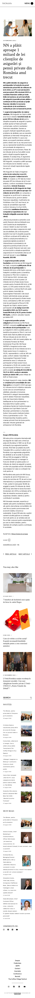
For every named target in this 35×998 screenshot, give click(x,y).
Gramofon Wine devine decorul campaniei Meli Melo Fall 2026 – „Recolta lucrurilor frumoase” (10, 796)
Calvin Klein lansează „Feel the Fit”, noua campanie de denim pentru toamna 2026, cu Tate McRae (9, 780)
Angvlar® (17, 994)
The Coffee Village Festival (17, 979)
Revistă (17, 976)
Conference (17, 974)
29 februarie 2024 (9, 40)
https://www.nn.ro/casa (19, 534)
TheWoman (17, 993)
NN (18, 544)
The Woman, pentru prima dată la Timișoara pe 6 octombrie (10, 713)
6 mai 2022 (6, 635)
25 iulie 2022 (7, 596)
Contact (17, 968)
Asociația (17, 971)
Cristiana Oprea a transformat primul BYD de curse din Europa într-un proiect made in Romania (10, 730)
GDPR (18, 966)
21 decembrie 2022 (9, 675)
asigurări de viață (9, 544)
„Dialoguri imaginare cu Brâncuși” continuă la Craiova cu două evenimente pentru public (10, 764)
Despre (17, 960)
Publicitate (17, 963)
